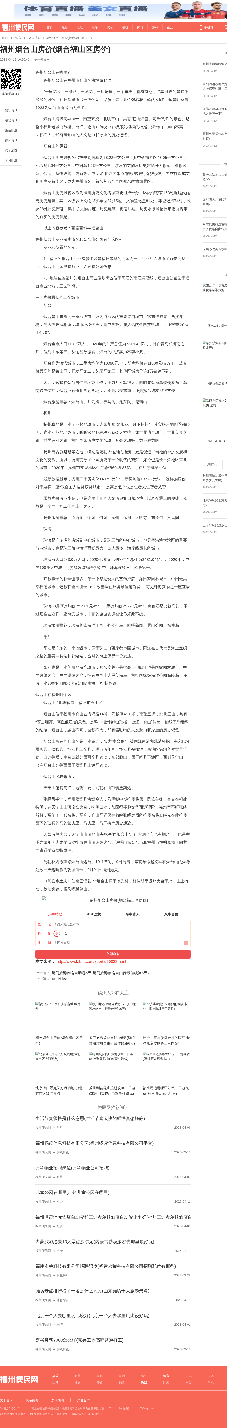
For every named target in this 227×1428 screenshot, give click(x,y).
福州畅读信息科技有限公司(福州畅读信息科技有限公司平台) (94, 1143)
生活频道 (11, 130)
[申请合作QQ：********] (13, 1408)
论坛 (80, 27)
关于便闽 (6, 1400)
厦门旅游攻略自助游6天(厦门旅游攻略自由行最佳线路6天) (100, 973)
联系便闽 (32, 1400)
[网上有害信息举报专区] (45, 1408)
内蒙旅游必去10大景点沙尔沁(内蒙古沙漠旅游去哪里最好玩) (94, 1241)
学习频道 (11, 160)
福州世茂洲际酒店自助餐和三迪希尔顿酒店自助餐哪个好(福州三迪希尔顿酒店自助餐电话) (123, 1217)
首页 (50, 27)
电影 (122, 1376)
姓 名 (44, 924)
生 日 (44, 942)
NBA (188, 1376)
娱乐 (95, 27)
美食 (100, 1382)
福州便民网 (14, 27)
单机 (210, 1382)
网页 (188, 1382)
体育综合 (34, 38)
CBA (210, 1376)
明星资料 (63, 1275)
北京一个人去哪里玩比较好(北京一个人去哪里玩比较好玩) (92, 1315)
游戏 (125, 27)
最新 (65, 27)
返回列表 (59, 978)
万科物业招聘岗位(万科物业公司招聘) (72, 1167)
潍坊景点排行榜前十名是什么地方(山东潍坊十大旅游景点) (92, 1290)
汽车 (110, 27)
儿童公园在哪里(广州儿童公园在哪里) (72, 1192)
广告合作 (83, 1400)
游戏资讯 (11, 120)
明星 (60, 1127)
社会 (60, 1201)
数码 (155, 27)
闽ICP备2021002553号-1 (87, 1414)
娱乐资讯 (11, 110)
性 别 (44, 933)
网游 (166, 1382)
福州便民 (62, 1414)
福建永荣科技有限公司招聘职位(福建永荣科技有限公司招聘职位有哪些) (105, 1266)
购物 (122, 1382)
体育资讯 (11, 140)
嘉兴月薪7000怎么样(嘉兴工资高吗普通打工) (79, 1340)
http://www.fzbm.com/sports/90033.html (91, 961)
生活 (170, 27)
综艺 (144, 1376)
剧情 (60, 1324)
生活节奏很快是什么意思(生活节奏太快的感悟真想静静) (90, 1118)
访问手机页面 (11, 94)
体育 (140, 27)
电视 (100, 1376)
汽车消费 (11, 150)
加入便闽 (57, 1400)
